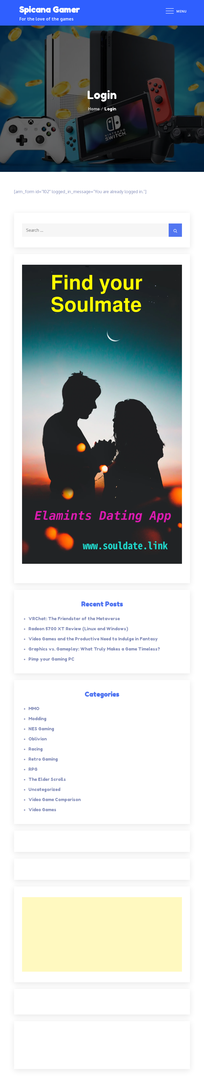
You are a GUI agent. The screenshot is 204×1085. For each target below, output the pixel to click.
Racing (35, 749)
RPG (32, 769)
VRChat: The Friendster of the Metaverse (74, 618)
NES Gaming (41, 728)
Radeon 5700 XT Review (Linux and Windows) (78, 628)
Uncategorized (44, 789)
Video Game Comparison (54, 799)
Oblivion (37, 739)
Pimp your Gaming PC (51, 659)
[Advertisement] (102, 934)
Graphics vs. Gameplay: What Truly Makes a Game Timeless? (94, 649)
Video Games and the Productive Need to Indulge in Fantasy (93, 638)
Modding (37, 718)
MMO (33, 708)
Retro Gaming (43, 759)
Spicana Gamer (49, 9)
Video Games (42, 809)
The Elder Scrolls (47, 779)
